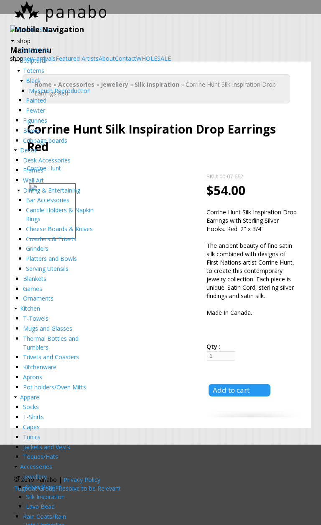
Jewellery (35, 477)
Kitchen (30, 308)
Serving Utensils (47, 269)
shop (24, 41)
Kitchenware (39, 367)
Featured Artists (77, 59)
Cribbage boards (45, 140)
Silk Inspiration (45, 497)
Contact (125, 59)
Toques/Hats (40, 457)
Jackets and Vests (46, 447)
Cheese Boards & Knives (59, 229)
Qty (212, 346)
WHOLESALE (153, 59)
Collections (35, 50)
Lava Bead (40, 506)
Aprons (32, 377)
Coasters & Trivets (51, 239)
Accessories (36, 467)
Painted (36, 100)
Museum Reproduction (60, 91)
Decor (28, 150)
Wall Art (33, 180)
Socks (31, 407)
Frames (33, 170)
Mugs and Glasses (47, 328)
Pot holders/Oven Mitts (54, 387)
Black (33, 81)
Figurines (35, 120)
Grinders (37, 248)
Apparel (30, 397)
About (107, 59)
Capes (31, 427)
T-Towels (35, 318)
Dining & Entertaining (51, 190)
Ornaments (38, 298)
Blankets (34, 279)
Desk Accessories (47, 160)
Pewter (35, 110)
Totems (33, 71)
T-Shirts (33, 417)
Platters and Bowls (51, 258)
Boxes (31, 130)
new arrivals (39, 59)
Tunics (32, 437)
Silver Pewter (43, 487)
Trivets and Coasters (51, 357)
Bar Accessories (47, 200)
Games (32, 289)
